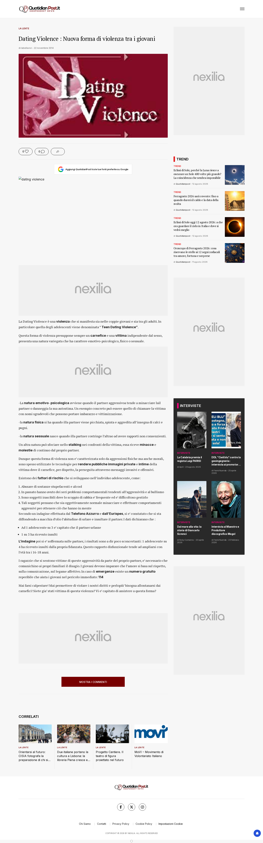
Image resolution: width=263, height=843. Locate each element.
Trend (177, 166)
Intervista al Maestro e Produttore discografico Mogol (225, 530)
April (181, 467)
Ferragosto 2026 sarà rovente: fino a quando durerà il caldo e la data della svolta (196, 200)
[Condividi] (58, 151)
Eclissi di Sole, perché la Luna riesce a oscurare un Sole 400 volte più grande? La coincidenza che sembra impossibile (197, 174)
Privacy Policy (120, 823)
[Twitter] (131, 807)
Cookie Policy (144, 823)
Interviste (183, 453)
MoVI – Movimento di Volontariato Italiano (148, 754)
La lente (24, 28)
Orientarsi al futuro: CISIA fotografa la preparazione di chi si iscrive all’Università (33, 756)
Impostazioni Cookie (171, 823)
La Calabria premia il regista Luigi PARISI (189, 459)
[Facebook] (120, 807)
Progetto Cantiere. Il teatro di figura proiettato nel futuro (110, 756)
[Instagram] (142, 807)
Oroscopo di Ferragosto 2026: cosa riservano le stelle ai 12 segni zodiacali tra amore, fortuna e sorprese (197, 252)
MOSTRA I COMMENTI (93, 682)
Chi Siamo (85, 823)
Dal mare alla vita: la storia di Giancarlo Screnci (189, 530)
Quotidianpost (183, 184)
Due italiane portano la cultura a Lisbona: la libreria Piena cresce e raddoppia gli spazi (72, 756)
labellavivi (26, 48)
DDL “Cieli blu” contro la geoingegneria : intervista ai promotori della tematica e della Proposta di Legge (226, 461)
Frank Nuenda (220, 470)
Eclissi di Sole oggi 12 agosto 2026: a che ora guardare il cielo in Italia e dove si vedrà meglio (198, 226)
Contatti (101, 823)
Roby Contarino (186, 540)
